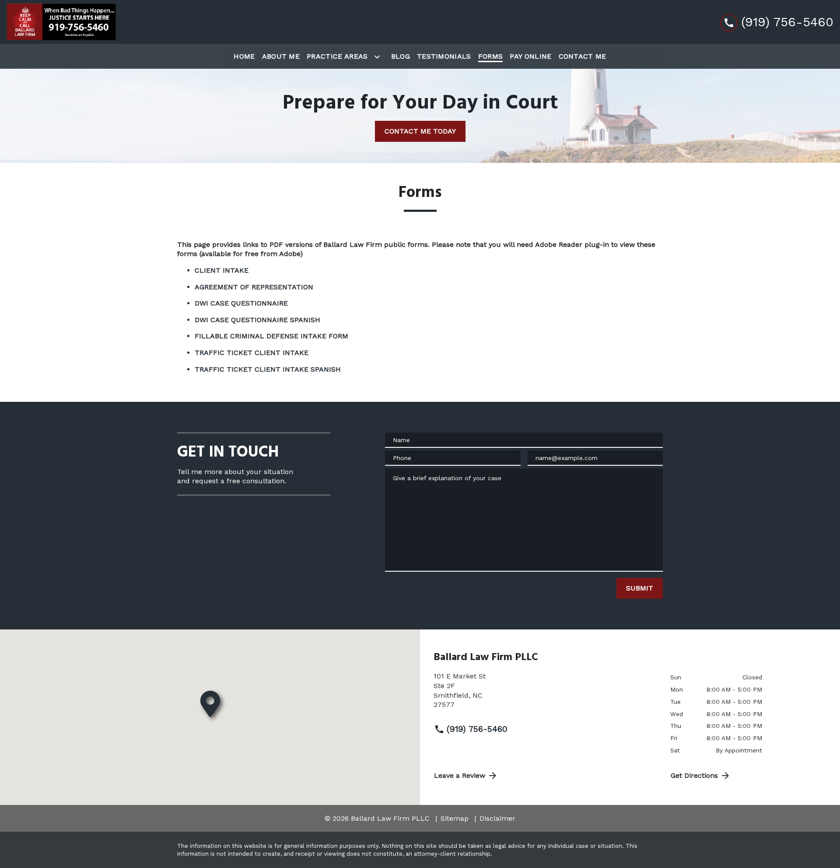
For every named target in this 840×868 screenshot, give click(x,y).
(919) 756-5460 (477, 729)
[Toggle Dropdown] (379, 57)
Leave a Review (459, 775)
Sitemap (455, 818)
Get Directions (694, 775)
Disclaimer (497, 818)
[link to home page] (61, 22)
